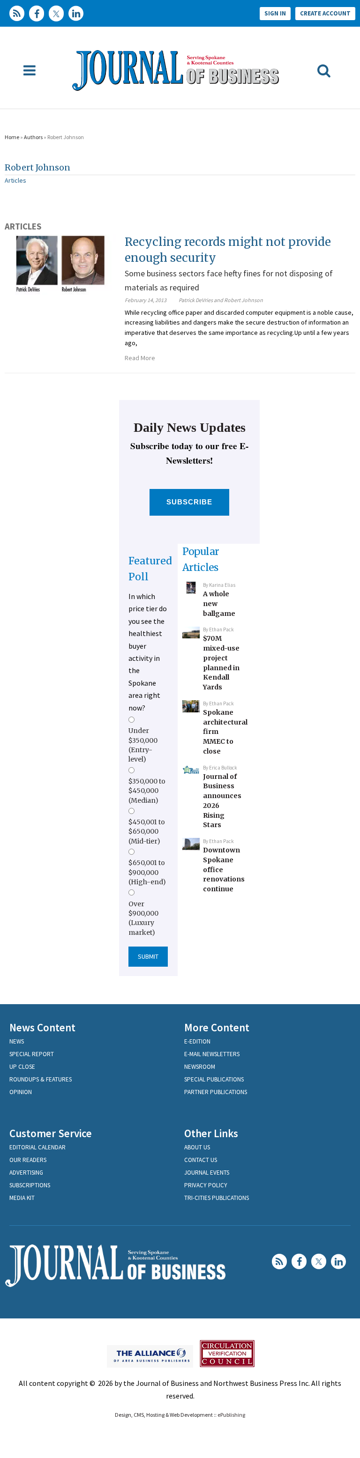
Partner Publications (215, 1092)
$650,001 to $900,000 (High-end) (147, 872)
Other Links (211, 1133)
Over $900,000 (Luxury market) (143, 918)
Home (12, 137)
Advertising (26, 1173)
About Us (197, 1147)
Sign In (275, 13)
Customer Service (50, 1133)
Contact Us (200, 1160)
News (16, 1041)
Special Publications (214, 1079)
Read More (140, 358)
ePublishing (231, 1414)
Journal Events (206, 1173)
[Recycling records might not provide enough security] (60, 263)
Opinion (20, 1092)
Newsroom (199, 1067)
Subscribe (189, 502)
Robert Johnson (37, 167)
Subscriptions (29, 1185)
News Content (42, 1027)
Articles (15, 180)
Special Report (31, 1054)
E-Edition (197, 1041)
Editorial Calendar (37, 1147)
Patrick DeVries (196, 299)
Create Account (325, 13)
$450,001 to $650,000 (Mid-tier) (146, 831)
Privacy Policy (205, 1185)
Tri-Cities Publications (216, 1198)
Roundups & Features (40, 1079)
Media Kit (22, 1198)
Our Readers (27, 1160)
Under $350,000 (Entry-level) (143, 744)
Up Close (22, 1067)
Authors (33, 137)
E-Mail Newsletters (212, 1054)
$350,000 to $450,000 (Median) (146, 791)
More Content (216, 1027)
